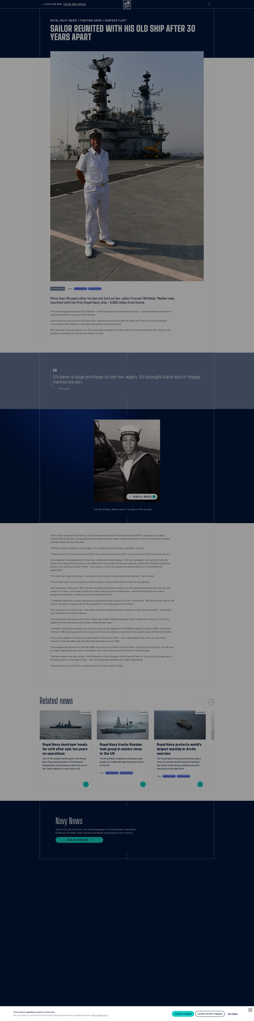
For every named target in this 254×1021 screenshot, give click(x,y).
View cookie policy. (99, 1015)
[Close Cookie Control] (250, 1009)
